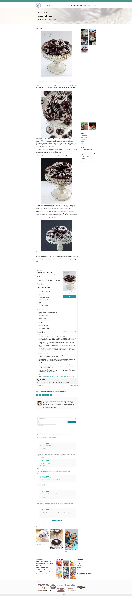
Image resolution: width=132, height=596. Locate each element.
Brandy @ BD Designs (46, 493)
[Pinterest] (51, 5)
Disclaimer (79, 569)
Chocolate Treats (41, 12)
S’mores (82, 143)
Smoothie (83, 139)
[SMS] (40, 395)
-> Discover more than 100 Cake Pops (66, 1)
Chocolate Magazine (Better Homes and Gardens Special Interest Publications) (58, 376)
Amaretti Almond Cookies (86, 156)
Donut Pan (57, 336)
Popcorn (82, 141)
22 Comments (54, 19)
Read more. (53, 407)
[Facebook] (43, 5)
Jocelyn (44, 445)
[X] (48, 395)
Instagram (68, 382)
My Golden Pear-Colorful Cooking (84, 573)
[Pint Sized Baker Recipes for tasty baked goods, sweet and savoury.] (38, 5)
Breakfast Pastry (84, 135)
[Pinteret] (45, 395)
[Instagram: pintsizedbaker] (39, 381)
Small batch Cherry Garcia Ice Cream (43, 561)
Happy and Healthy (85, 137)
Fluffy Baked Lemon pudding (87, 158)
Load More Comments (57, 520)
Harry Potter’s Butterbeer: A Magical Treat (44, 569)
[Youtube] (47, 5)
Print (70, 296)
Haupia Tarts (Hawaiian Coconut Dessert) (44, 571)
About (78, 561)
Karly (44, 477)
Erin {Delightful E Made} (46, 511)
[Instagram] (49, 5)
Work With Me (80, 565)
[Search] (95, 5)
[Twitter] (45, 5)
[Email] (43, 395)
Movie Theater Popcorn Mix (41, 573)
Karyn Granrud (41, 19)
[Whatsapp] (37, 395)
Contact (78, 563)
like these (50, 87)
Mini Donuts (65, 345)
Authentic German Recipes (82, 574)
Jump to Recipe (40, 28)
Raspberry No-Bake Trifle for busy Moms (44, 563)
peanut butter (39, 259)
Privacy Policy (80, 567)
